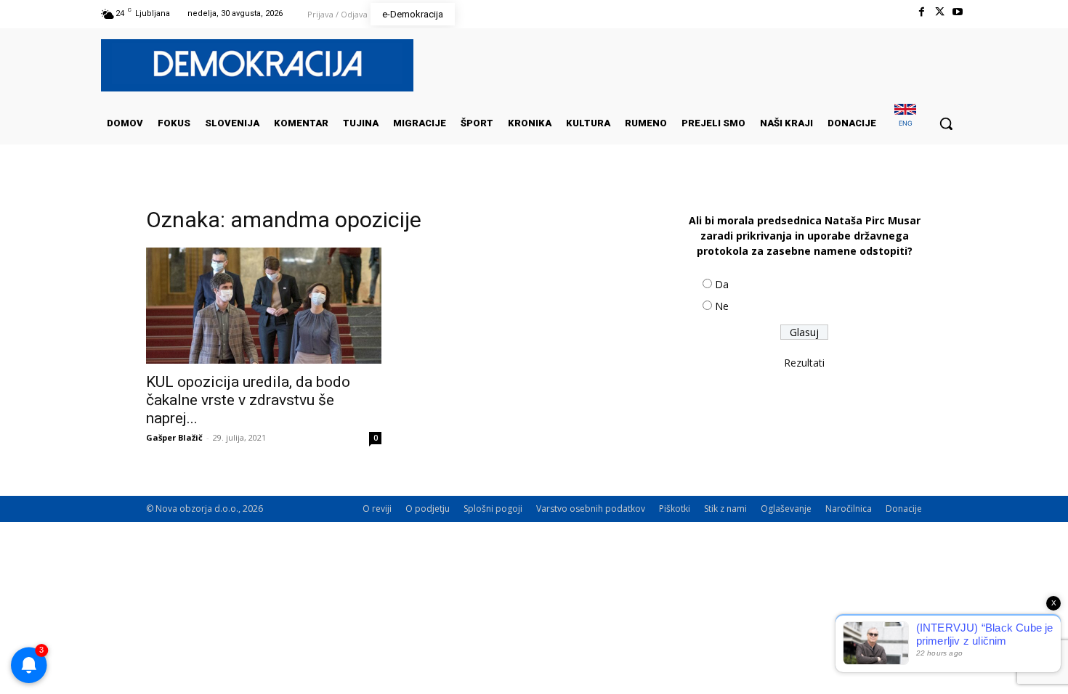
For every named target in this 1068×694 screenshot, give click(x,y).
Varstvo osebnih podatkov (590, 508)
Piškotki (674, 508)
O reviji (377, 508)
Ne (722, 306)
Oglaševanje (786, 508)
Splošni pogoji (493, 508)
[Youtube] (958, 12)
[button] (946, 123)
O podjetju (427, 508)
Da (722, 284)
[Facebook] (921, 12)
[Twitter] (940, 12)
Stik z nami (725, 508)
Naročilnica (848, 508)
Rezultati (804, 363)
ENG (906, 123)
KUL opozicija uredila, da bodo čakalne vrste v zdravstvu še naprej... (248, 400)
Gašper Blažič (174, 437)
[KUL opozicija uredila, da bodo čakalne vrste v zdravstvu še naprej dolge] (263, 306)
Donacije (904, 508)
